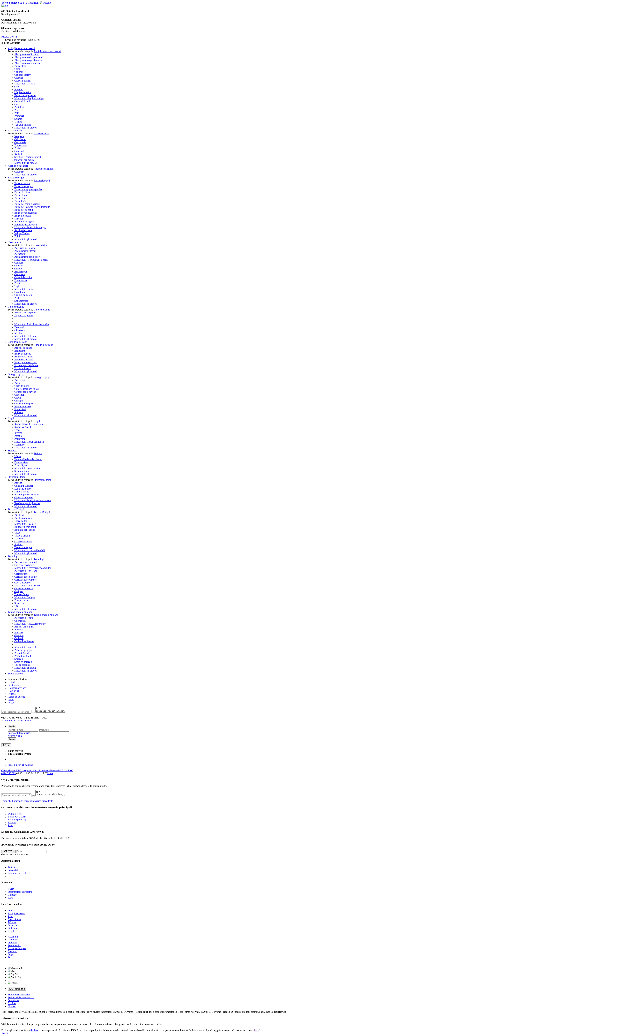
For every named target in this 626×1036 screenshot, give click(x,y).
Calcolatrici (20, 139)
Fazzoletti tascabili (23, 359)
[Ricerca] (33, 712)
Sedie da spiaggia (23, 661)
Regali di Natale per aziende (28, 424)
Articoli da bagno (23, 347)
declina (34, 1030)
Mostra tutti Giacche (24, 83)
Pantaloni (19, 107)
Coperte (18, 265)
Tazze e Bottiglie (16, 509)
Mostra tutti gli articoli (25, 127)
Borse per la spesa (17, 948)
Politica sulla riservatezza (21, 997)
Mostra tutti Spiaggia (25, 667)
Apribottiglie (20, 271)
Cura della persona (17, 341)
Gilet (16, 86)
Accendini (19, 380)
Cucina (18, 268)
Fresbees (18, 632)
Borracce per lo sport (25, 526)
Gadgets (18, 591)
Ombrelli (18, 638)
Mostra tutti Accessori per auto (30, 623)
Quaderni (19, 151)
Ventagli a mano (22, 124)
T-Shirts (12, 922)
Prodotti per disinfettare (26, 365)
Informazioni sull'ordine (20, 891)
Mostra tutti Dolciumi (25, 336)
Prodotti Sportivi (22, 653)
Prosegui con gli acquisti (20, 765)
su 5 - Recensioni (20, 2)
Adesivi (18, 383)
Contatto (12, 894)
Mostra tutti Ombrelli (25, 647)
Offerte (12, 682)
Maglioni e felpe (22, 92)
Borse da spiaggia (23, 186)
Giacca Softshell (22, 80)
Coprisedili (20, 620)
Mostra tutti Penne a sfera (27, 468)
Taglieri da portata (23, 315)
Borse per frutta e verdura (27, 204)
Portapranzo (20, 280)
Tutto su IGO (15, 867)
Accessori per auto (23, 617)
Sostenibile (14, 770)
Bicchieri (19, 515)
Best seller (13, 690)
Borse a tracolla (22, 183)
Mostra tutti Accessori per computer (32, 568)
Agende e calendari (18, 165)
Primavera (19, 438)
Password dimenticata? (19, 733)
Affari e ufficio (15, 130)
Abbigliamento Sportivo (26, 54)
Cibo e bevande (16, 306)
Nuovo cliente (15, 735)
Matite (17, 456)
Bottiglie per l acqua (24, 529)
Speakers (19, 603)
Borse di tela (20, 198)
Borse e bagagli (16, 177)
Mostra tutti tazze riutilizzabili (29, 550)
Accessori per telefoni (25, 570)
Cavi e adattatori (22, 582)
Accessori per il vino (25, 248)
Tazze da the (20, 521)
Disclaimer (13, 1000)
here (256, 1030)
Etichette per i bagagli (25, 224)
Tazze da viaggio (23, 547)
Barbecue (19, 629)
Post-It (17, 148)
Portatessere (20, 145)
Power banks (21, 600)
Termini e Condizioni (19, 994)
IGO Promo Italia (17, 989)
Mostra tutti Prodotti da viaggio (30, 227)
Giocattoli (19, 394)
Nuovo (12, 693)
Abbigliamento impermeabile (29, 57)
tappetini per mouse (24, 160)
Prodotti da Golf (22, 656)
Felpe (11, 954)
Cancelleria (20, 142)
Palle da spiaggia (23, 650)
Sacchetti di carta (23, 230)
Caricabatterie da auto (25, 576)
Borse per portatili (23, 209)
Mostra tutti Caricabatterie (27, 585)
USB (17, 606)
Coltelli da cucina (23, 277)
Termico (18, 538)
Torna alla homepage (12, 801)
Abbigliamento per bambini (28, 60)
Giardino (18, 635)
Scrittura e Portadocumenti (28, 157)
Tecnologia (13, 556)
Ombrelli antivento (24, 641)
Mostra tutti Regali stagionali (29, 441)
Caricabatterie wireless (25, 579)
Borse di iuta (20, 195)
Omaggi (18, 400)
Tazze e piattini (22, 535)
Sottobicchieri (21, 300)
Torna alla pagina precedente (38, 801)
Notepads (19, 136)
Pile (16, 110)
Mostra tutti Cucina (24, 289)
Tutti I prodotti (15, 673)
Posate (17, 283)
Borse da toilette (22, 353)
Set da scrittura (22, 471)
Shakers (18, 544)
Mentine (18, 333)
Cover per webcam (24, 565)
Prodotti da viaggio (24, 221)
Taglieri (18, 286)
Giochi (17, 397)
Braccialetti (20, 66)
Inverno (18, 432)
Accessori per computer (26, 562)
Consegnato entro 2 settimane (35, 770)
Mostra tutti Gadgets (24, 597)
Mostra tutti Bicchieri (25, 523)
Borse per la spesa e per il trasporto (32, 206)
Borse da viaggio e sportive (28, 189)
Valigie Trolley (22, 233)
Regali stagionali (22, 427)
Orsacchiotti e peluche (25, 403)
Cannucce (19, 274)
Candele (18, 262)
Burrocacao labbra (23, 356)
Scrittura (12, 450)
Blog (11, 699)
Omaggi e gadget (16, 374)
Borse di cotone (22, 192)
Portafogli (19, 115)
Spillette (18, 412)
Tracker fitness (21, 594)
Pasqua (18, 435)
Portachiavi (20, 409)
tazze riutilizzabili (23, 541)
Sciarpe (18, 118)
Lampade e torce (22, 488)
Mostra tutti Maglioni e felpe (29, 98)
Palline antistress (22, 406)
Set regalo (19, 444)
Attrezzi (18, 482)
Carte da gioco (21, 386)
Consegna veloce (17, 688)
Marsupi (18, 218)
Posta (50, 773)
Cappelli (18, 71)
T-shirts (18, 121)
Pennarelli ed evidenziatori (28, 459)
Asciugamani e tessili (25, 251)
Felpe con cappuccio (25, 95)
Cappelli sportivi (22, 74)
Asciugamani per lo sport (27, 256)
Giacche (18, 77)
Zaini (17, 236)
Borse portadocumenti (25, 212)
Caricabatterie (21, 573)
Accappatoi (20, 253)
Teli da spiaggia (22, 664)
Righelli (18, 154)
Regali (11, 418)
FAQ (11, 702)
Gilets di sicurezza (23, 497)
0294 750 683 (8, 773)
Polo (16, 113)
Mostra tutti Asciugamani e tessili (31, 259)
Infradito (18, 89)
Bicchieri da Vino (23, 518)
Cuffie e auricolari (23, 588)
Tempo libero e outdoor (20, 612)
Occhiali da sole (22, 101)
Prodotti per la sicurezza (26, 494)
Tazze (17, 532)
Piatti (17, 297)
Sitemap (12, 1006)
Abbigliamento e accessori (21, 48)
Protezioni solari (22, 368)
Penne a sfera (21, 462)
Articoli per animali (24, 626)
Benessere (19, 350)
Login (11, 888)
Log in (12, 726)
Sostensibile (14, 685)
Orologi (18, 104)
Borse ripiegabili (22, 215)
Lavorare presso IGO (19, 873)
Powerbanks (14, 945)
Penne (11, 910)
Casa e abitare (15, 242)
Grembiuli (19, 292)
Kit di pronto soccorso (25, 362)
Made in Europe (16, 696)
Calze (17, 69)
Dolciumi (19, 327)
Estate (17, 430)
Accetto (5, 1033)
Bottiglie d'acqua (16, 913)
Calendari (19, 171)
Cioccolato (19, 330)
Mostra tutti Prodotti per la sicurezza (32, 500)
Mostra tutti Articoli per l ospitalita (31, 324)
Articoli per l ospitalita (25, 312)
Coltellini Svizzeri (23, 485)
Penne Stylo (20, 465)
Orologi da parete (23, 295)
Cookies (12, 1003)
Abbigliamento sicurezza (27, 63)
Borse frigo (20, 201)
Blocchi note (14, 919)
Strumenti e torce (16, 477)
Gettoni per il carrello (25, 391)
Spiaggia (18, 659)
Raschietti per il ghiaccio (27, 503)
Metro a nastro (21, 491)
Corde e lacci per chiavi (26, 388)
